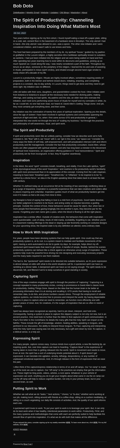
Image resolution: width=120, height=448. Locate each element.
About (84, 12)
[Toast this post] (14, 435)
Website (45, 12)
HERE (68, 422)
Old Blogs (64, 12)
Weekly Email (32, 12)
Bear (28, 444)
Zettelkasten (19, 12)
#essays (23, 429)
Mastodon (75, 12)
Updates (54, 12)
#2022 (16, 429)
